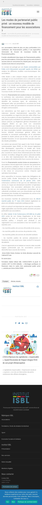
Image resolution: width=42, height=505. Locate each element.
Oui (7, 502)
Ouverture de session (19, 5)
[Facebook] (3, 2)
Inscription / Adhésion (33, 5)
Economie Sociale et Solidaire (11, 439)
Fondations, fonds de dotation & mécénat (15, 426)
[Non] (39, 497)
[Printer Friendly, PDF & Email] (34, 275)
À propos (5, 281)
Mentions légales (7, 468)
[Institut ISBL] (7, 290)
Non (13, 502)
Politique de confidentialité (27, 502)
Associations (6, 419)
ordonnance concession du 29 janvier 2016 (18, 181)
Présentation (6, 449)
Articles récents (16, 281)
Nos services (6, 455)
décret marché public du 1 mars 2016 (21, 200)
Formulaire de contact (10, 487)
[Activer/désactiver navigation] (38, 12)
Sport (3, 432)
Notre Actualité (6, 462)
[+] (21, 344)
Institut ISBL (18, 286)
